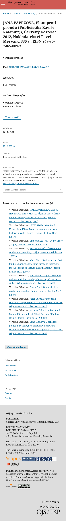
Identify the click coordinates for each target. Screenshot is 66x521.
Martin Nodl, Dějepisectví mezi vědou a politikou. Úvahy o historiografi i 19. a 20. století (35, 279)
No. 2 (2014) (29, 13)
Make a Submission (16, 347)
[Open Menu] (3, 3)
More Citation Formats (16, 189)
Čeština (8, 393)
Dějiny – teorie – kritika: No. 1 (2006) (29, 244)
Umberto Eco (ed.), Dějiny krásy (46, 240)
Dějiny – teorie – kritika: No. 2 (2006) (28, 317)
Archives (16, 13)
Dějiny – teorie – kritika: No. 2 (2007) (36, 283)
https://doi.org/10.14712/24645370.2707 (29, 66)
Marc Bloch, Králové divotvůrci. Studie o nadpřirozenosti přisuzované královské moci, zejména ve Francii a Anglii (35, 264)
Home (6, 13)
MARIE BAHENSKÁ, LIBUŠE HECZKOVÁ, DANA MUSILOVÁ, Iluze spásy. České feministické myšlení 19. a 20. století (34, 213)
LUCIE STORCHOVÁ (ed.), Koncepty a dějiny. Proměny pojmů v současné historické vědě (33, 229)
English (8, 398)
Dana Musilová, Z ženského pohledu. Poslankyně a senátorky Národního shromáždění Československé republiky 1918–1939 (35, 325)
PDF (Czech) (13, 117)
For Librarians (11, 375)
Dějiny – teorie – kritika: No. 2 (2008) (28, 333)
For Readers (10, 365)
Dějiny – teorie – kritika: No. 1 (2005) (28, 306)
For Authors (10, 370)
